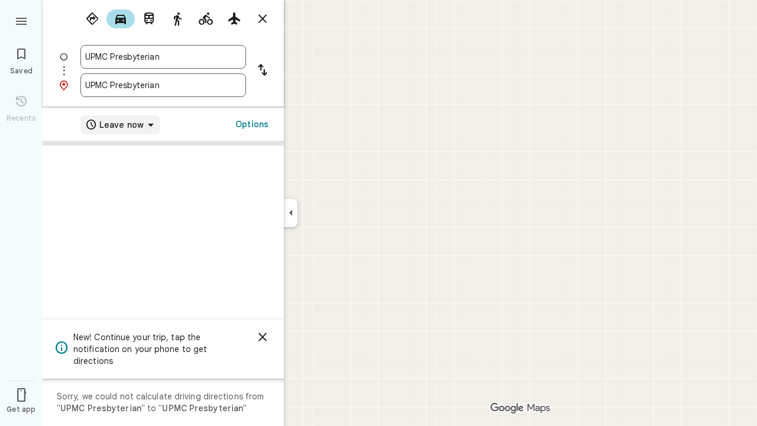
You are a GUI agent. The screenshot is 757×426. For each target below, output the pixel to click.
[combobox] (163, 57)
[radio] (92, 19)
